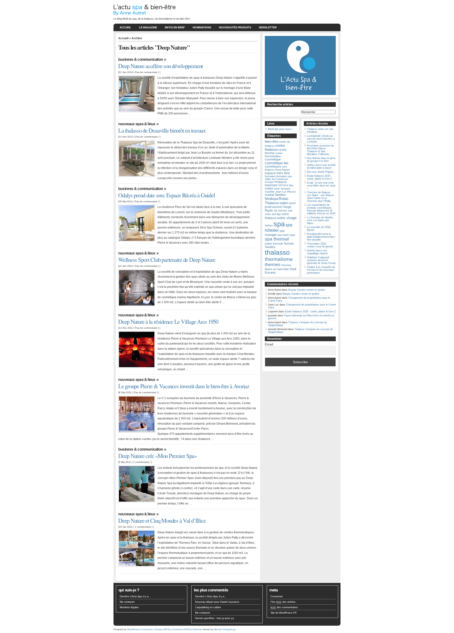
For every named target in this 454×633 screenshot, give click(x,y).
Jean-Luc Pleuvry (285, 191)
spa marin (283, 234)
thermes (272, 264)
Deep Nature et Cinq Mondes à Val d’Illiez (161, 520)
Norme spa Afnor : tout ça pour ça (214, 618)
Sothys (269, 225)
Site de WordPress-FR (284, 612)
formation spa (284, 176)
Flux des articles (283, 601)
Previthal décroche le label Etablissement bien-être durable (321, 237)
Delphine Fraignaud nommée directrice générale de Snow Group (321, 260)
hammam (271, 185)
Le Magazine (148, 27)
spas (292, 234)
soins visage (287, 218)
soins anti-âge (273, 214)
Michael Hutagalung (225, 629)
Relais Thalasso (276, 201)
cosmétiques (273, 166)
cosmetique (273, 159)
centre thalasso (275, 147)
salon (284, 203)
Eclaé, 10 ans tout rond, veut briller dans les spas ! (321, 185)
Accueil (125, 27)
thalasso (277, 252)
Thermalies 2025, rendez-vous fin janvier (320, 245)
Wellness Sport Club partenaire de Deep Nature (166, 259)
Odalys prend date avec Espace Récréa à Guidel (166, 195)
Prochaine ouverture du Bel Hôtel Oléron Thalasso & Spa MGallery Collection (320, 149)
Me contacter (127, 601)
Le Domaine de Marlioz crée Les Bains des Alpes (320, 220)
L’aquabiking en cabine (208, 607)
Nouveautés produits (235, 27)
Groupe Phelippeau (276, 182)
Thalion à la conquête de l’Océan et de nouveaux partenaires (321, 270)
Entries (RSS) (162, 629)
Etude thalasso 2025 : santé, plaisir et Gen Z (319, 177)
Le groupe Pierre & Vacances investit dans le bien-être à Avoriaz (183, 386)
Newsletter (268, 27)
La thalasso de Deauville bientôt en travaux (162, 130)
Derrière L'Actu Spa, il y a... (210, 596)
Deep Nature (282, 169)
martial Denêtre (275, 195)
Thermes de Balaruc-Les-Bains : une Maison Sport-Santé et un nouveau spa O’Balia (320, 196)
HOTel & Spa (285, 185)
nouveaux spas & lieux (136, 124)
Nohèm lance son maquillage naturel (317, 252)
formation (270, 176)
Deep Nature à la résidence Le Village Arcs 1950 (168, 321)
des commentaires (284, 607)
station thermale (274, 243)
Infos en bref (175, 27)
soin (290, 210)
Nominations (202, 27)
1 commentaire (141, 462)
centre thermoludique (274, 155)
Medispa (271, 199)
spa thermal (277, 239)
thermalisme (279, 259)
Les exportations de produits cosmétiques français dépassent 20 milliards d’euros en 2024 (321, 209)
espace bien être (277, 173)
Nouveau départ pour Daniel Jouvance (217, 601)
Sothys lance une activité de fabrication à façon (321, 166)
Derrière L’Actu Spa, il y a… (135, 596)
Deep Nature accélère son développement (160, 66)
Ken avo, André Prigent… (321, 171)
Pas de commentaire (146, 72)
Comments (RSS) (181, 629)
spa (279, 224)
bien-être (271, 141)
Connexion (277, 596)
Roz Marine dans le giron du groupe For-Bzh (321, 159)
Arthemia (197, 629)
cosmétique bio (276, 163)
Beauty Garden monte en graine (306, 289)
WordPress (133, 629)
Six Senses (280, 210)
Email (269, 344)
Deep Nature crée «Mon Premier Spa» (157, 456)
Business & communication (140, 59)
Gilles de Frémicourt (276, 179)
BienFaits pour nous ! (280, 129)
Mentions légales (129, 607)
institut (269, 188)
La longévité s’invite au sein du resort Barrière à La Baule (321, 138)
